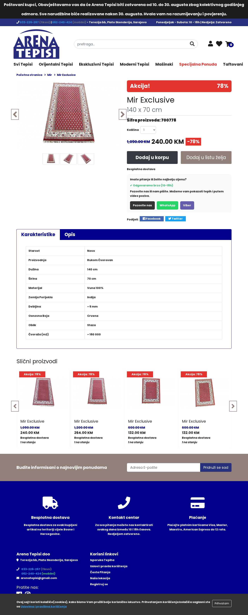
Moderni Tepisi (134, 64)
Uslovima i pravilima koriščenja (44, 606)
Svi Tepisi (23, 64)
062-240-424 (62, 22)
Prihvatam (222, 603)
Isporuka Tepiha (102, 560)
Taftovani (233, 64)
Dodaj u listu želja (206, 157)
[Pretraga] (192, 44)
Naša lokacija (100, 578)
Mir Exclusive (32, 421)
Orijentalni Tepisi (56, 64)
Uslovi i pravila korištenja (108, 566)
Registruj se (99, 584)
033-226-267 (29, 22)
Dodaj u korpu (152, 157)
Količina (133, 130)
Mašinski (164, 64)
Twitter (177, 219)
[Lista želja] (219, 44)
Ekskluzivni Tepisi (96, 64)
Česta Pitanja (100, 572)
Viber (187, 205)
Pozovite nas (142, 205)
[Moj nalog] (210, 45)
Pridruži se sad (215, 467)
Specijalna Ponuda (198, 64)
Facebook (153, 219)
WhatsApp (167, 205)
